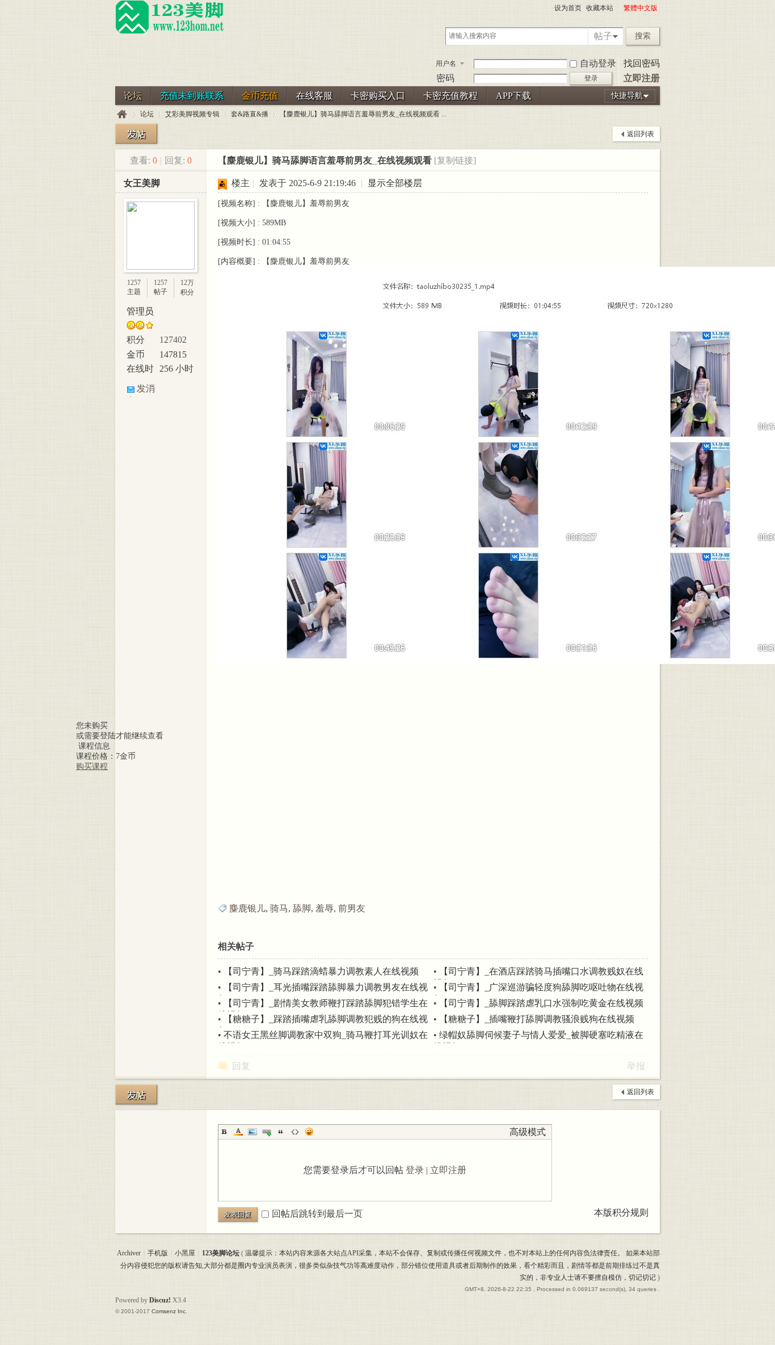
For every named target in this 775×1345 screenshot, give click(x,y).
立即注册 (642, 78)
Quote (281, 1131)
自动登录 (598, 63)
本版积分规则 (621, 1212)
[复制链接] (455, 160)
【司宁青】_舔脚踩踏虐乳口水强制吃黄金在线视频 (541, 1003)
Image (252, 1131)
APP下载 (513, 95)
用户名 (446, 64)
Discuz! (160, 1300)
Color (238, 1131)
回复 (241, 1066)
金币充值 (260, 95)
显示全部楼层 (395, 183)
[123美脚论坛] (169, 32)
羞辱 (324, 908)
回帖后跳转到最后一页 (317, 1213)
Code (295, 1131)
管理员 (140, 311)
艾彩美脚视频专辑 (192, 114)
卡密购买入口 (378, 95)
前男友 (351, 908)
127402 (173, 339)
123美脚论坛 (122, 114)
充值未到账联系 (192, 95)
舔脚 (302, 908)
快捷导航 (627, 95)
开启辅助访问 (618, 8)
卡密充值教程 (450, 95)
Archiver (129, 1253)
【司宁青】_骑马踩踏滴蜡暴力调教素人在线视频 (321, 971)
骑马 (279, 908)
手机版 (158, 1253)
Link (266, 1131)
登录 (415, 1170)
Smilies (309, 1131)
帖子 (603, 36)
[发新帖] (136, 134)
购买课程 (92, 766)
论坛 (133, 95)
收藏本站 (599, 8)
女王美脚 (142, 183)
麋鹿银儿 (247, 908)
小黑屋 (185, 1253)
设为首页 (568, 8)
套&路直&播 (249, 114)
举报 (636, 1066)
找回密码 (642, 63)
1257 (134, 283)
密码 (445, 78)
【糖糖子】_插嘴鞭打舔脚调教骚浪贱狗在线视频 (536, 1019)
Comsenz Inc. (169, 1311)
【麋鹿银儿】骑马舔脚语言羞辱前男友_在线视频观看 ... (363, 114)
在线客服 (314, 95)
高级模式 (527, 1132)
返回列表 (640, 134)
